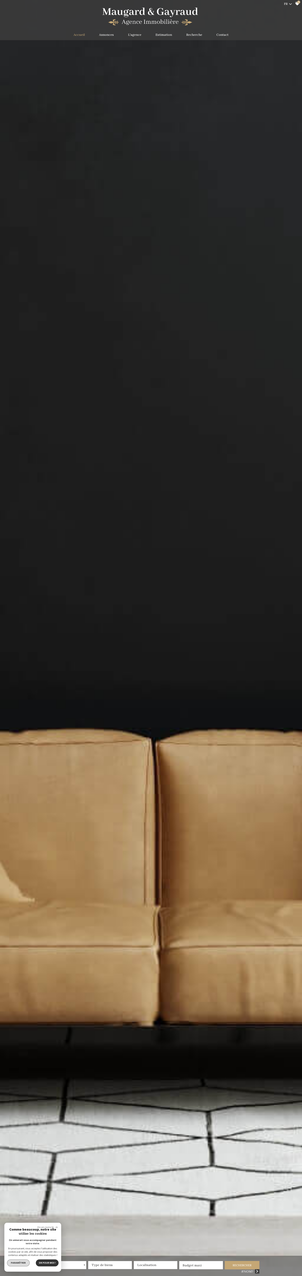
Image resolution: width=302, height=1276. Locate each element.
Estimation (164, 35)
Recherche (194, 35)
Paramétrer (18, 1262)
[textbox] (110, 1264)
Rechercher (242, 1265)
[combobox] (64, 1265)
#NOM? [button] (247, 1271)
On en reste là (45, 1227)
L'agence (134, 35)
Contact (222, 35)
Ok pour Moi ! (47, 1262)
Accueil (79, 35)
